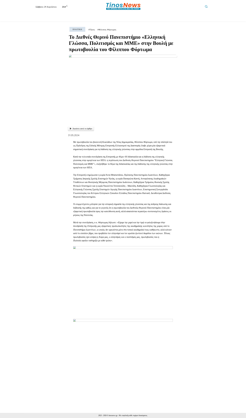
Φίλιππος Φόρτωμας (107, 30)
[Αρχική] (27, 17)
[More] (200, 390)
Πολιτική (77, 29)
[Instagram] (188, 7)
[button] (206, 6)
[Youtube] (200, 7)
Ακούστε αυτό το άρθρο (82, 129)
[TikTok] (194, 7)
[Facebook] (181, 7)
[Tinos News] (123, 6)
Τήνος (92, 30)
